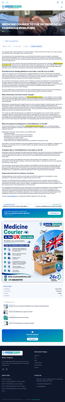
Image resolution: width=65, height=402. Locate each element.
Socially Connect (36, 399)
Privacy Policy (38, 362)
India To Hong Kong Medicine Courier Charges (14, 388)
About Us (36, 355)
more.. (3, 391)
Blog (3, 31)
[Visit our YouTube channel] (6, 369)
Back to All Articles (11, 41)
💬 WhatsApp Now (54, 213)
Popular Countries (6, 379)
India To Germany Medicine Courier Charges (13, 386)
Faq (35, 358)
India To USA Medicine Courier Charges (12, 383)
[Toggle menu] (61, 7)
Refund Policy (38, 365)
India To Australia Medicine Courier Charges (13, 381)
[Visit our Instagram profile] (3, 369)
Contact (36, 367)
